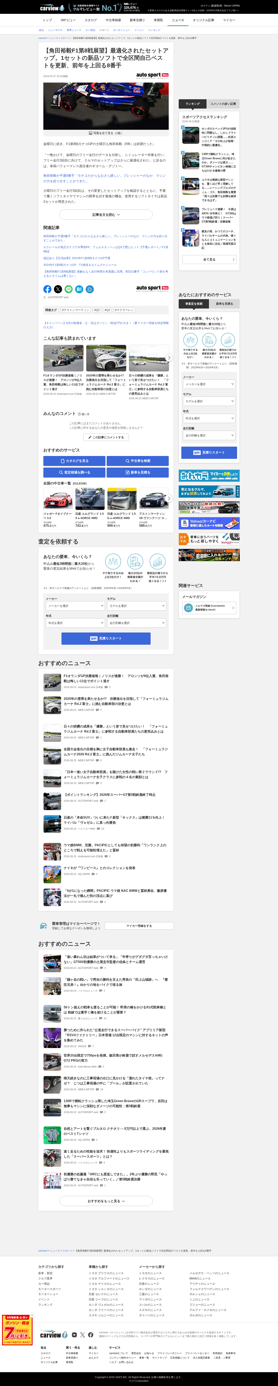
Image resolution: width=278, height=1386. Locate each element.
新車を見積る (140, 472)
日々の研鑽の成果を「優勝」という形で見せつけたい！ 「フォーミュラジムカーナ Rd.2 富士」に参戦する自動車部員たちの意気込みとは (149, 384)
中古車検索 (113, 20)
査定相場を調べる (77, 472)
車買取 (158, 20)
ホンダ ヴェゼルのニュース (106, 1304)
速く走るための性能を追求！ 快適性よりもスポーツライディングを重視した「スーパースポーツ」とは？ (116, 1154)
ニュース (178, 20)
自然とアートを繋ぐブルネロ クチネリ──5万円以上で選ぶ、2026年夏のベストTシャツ (115, 1131)
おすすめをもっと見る (104, 1201)
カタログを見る (77, 460)
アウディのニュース (202, 1283)
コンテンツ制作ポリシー (122, 1357)
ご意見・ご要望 (221, 1357)
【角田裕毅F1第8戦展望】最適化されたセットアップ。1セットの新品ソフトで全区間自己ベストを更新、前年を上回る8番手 (106, 58)
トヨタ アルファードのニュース (109, 1278)
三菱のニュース (149, 1294)
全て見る (209, 259)
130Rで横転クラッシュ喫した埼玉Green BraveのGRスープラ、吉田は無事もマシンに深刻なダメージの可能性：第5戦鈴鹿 (115, 1103)
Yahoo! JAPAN (232, 5)
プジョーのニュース (202, 1304)
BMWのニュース (200, 1278)
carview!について (118, 1353)
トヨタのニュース (150, 1273)
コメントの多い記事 (223, 103)
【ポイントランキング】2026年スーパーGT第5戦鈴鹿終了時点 (109, 794)
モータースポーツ (49, 1289)
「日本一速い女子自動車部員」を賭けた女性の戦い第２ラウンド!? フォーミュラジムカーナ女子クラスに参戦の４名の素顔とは (116, 774)
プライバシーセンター (197, 1353)
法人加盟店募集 (201, 1357)
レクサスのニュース (152, 1278)
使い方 (86, 414)
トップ (47, 20)
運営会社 (136, 1353)
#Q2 (97, 310)
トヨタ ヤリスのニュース (105, 1283)
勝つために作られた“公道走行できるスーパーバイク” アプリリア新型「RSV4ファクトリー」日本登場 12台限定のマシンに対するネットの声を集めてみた (116, 1035)
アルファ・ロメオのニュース (208, 1310)
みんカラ (94, 1357)
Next (169, 358)
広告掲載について (180, 1357)
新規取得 (216, 5)
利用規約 (217, 1353)
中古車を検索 (140, 460)
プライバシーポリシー (169, 1353)
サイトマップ (159, 1357)
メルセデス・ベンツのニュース (209, 1273)
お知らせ (149, 1353)
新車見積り (137, 20)
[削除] (32, 1315)
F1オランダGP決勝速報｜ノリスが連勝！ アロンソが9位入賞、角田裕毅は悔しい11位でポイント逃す (63, 382)
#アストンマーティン (75, 310)
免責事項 (230, 1353)
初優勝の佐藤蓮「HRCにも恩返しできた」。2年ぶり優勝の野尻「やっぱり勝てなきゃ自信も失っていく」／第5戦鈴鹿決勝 (115, 1176)
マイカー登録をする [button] (139, 925)
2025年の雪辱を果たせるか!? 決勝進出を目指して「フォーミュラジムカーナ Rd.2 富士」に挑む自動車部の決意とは (106, 382)
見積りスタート (110, 638)
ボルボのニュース (200, 1315)
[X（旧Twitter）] (82, 1334)
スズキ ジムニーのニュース (106, 1315)
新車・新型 (45, 1273)
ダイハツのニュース (152, 1315)
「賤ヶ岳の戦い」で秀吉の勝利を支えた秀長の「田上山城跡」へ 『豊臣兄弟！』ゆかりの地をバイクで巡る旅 (116, 982)
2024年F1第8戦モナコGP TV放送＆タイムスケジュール (80, 264)
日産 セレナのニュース (103, 1294)
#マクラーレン (124, 310)
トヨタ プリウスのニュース (106, 1273)
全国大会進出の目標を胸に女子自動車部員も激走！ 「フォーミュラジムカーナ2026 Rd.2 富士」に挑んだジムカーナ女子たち (116, 751)
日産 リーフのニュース (103, 1299)
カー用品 (44, 1283)
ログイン (205, 5)
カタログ (91, 20)
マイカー (229, 20)
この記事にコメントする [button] (108, 437)
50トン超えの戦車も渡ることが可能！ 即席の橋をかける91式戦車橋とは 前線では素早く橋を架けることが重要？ (115, 1009)
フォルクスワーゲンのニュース (209, 1289)
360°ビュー (68, 20)
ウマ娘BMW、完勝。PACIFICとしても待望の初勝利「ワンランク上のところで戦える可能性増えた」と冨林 (115, 847)
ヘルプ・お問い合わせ (121, 1362)
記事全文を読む (104, 214)
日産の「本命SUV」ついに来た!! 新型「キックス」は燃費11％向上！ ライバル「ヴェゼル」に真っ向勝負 (114, 820)
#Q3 (107, 310)
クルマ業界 (45, 1278)
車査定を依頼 (193, 303)
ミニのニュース (199, 1299)
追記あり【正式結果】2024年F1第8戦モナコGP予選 (76, 258)
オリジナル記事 (203, 20)
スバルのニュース (150, 1304)
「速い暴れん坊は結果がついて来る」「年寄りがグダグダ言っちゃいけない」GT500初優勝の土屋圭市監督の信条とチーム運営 (116, 959)
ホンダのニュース (150, 1289)
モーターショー (48, 1294)
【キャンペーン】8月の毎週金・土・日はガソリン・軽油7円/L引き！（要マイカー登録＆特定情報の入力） (106, 325)
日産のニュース (149, 1283)
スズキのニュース (150, 1310)
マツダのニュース (150, 1299)
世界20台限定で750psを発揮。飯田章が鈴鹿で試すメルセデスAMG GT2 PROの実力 (113, 1058)
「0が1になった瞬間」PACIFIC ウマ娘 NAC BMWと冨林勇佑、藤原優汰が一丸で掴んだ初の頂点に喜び (115, 893)
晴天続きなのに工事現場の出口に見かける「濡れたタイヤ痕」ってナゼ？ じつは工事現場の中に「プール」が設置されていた (114, 1080)
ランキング (193, 103)
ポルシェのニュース (202, 1294)
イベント (44, 1299)
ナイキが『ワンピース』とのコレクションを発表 (99, 868)
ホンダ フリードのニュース (106, 1310)
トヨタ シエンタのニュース (106, 1289)
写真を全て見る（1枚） (108, 133)
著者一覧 (144, 1357)
